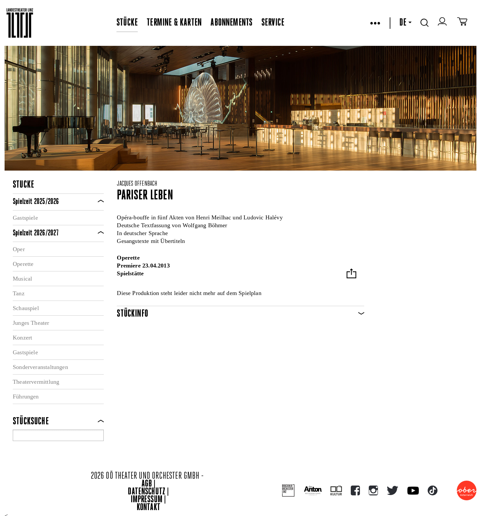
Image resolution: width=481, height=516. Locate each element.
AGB (146, 484)
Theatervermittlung (36, 381)
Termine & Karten (174, 23)
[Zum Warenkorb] (462, 23)
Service (272, 23)
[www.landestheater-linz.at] (20, 23)
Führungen (26, 396)
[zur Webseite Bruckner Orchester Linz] (288, 490)
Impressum (146, 500)
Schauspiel (26, 308)
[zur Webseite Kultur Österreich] (336, 490)
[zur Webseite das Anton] (313, 490)
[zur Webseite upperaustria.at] (466, 490)
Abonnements (231, 23)
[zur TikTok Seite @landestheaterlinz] (432, 490)
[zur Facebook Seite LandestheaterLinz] (355, 490)
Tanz (19, 293)
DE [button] (402, 23)
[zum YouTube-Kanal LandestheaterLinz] (413, 490)
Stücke (127, 23)
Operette (23, 264)
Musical (22, 278)
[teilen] (351, 274)
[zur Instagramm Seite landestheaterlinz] (373, 490)
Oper (19, 249)
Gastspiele (25, 217)
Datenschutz (146, 492)
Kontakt (148, 508)
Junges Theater (31, 323)
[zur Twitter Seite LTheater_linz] (392, 490)
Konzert (22, 337)
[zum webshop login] (443, 23)
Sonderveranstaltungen (40, 367)
